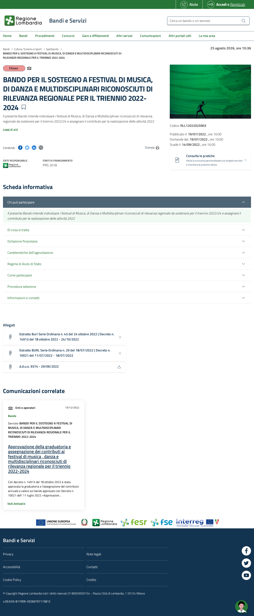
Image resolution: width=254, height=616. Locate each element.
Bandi (6, 49)
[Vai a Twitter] (246, 563)
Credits (91, 579)
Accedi (221, 4)
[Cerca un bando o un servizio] (243, 20)
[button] (24, 107)
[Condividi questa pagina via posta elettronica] (41, 147)
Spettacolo (52, 49)
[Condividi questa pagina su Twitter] (27, 147)
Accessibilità (11, 566)
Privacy (8, 554)
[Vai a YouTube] (246, 575)
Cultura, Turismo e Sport (28, 49)
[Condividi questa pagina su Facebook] (20, 147)
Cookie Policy (12, 579)
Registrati (237, 4)
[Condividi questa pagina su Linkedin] (34, 147)
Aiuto (193, 4)
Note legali (93, 554)
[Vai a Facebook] (246, 551)
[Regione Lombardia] (12, 166)
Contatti (92, 566)
